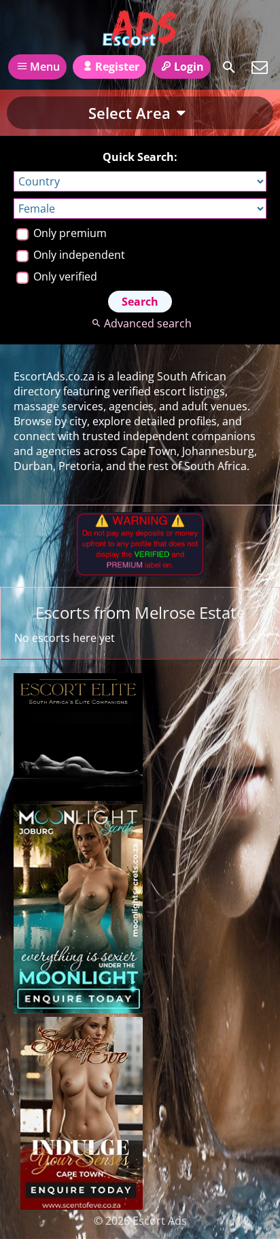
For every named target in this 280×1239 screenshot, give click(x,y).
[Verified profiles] (140, 572)
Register (117, 66)
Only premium (69, 233)
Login (189, 66)
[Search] (229, 67)
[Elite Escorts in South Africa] (78, 796)
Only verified (64, 276)
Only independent (78, 254)
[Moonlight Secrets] (78, 1009)
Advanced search (147, 323)
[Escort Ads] (140, 29)
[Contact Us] (259, 67)
